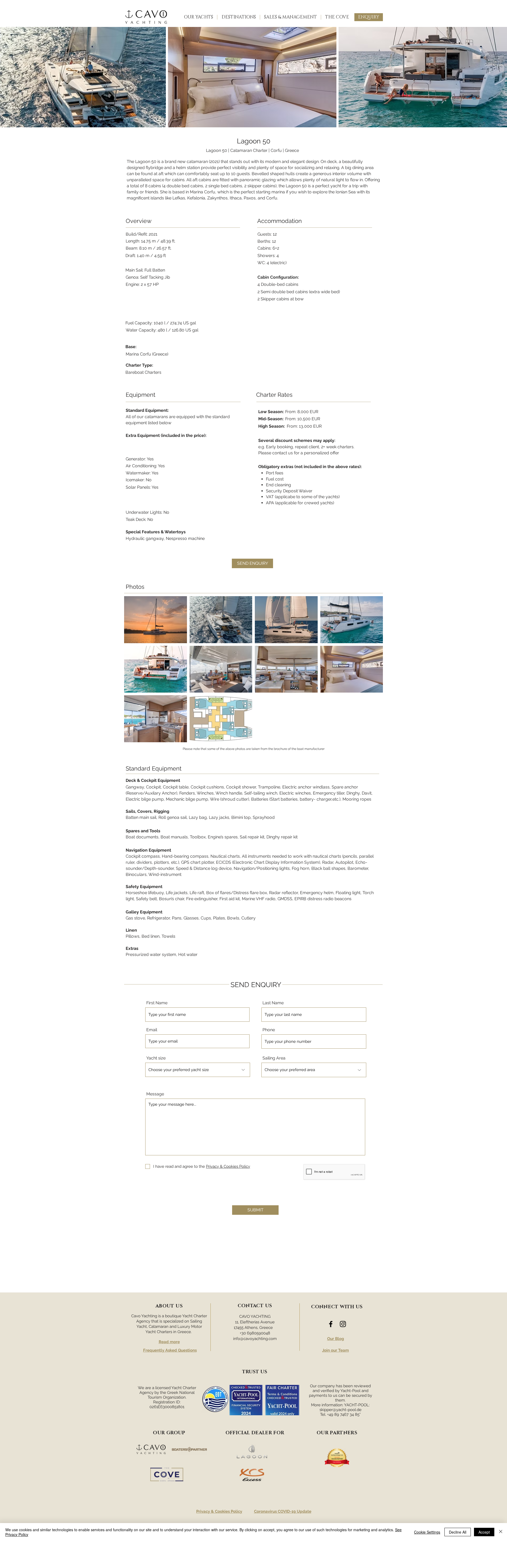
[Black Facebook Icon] (331, 1324)
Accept (484, 1532)
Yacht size (156, 1058)
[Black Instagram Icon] (343, 1324)
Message (155, 1094)
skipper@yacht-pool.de (341, 1409)
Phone (268, 1030)
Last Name (273, 1003)
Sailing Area (273, 1058)
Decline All (457, 1532)
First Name (156, 1003)
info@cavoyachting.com (255, 1338)
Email (151, 1030)
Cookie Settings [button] (427, 1532)
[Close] (500, 1532)
